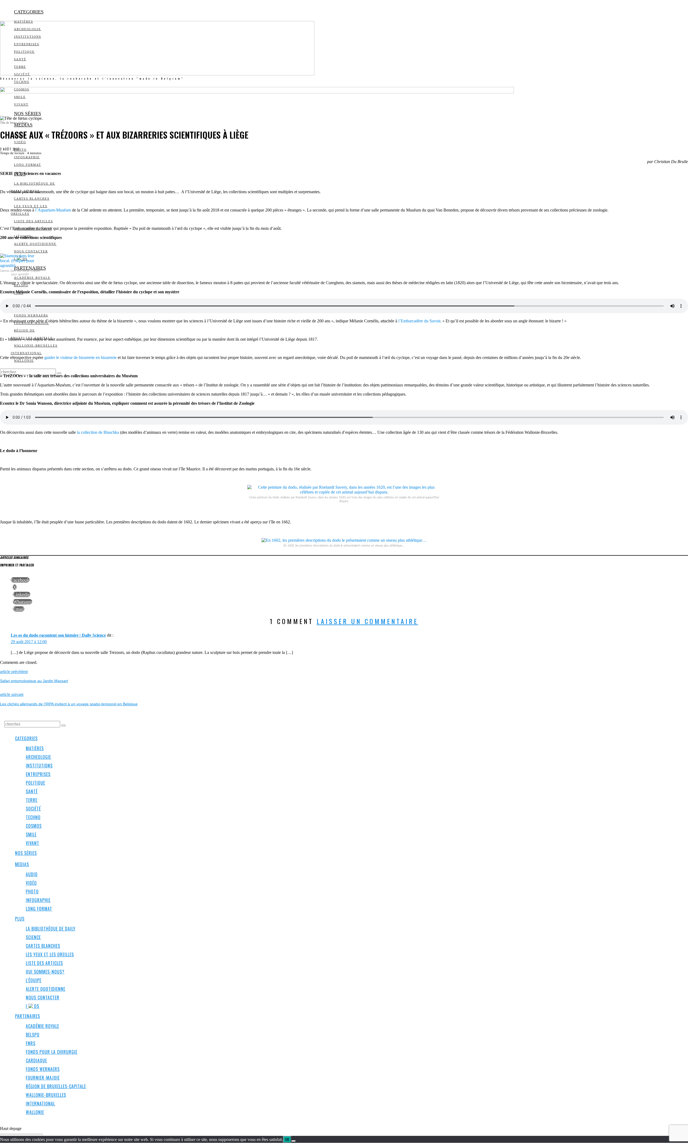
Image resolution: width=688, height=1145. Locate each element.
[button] (59, 373)
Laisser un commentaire (367, 621)
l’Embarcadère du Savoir (419, 321)
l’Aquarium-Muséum (53, 210)
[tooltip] (20, 580)
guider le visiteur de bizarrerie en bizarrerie (80, 357)
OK (287, 1139)
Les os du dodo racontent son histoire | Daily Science (58, 635)
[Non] (293, 1141)
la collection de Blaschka (98, 432)
